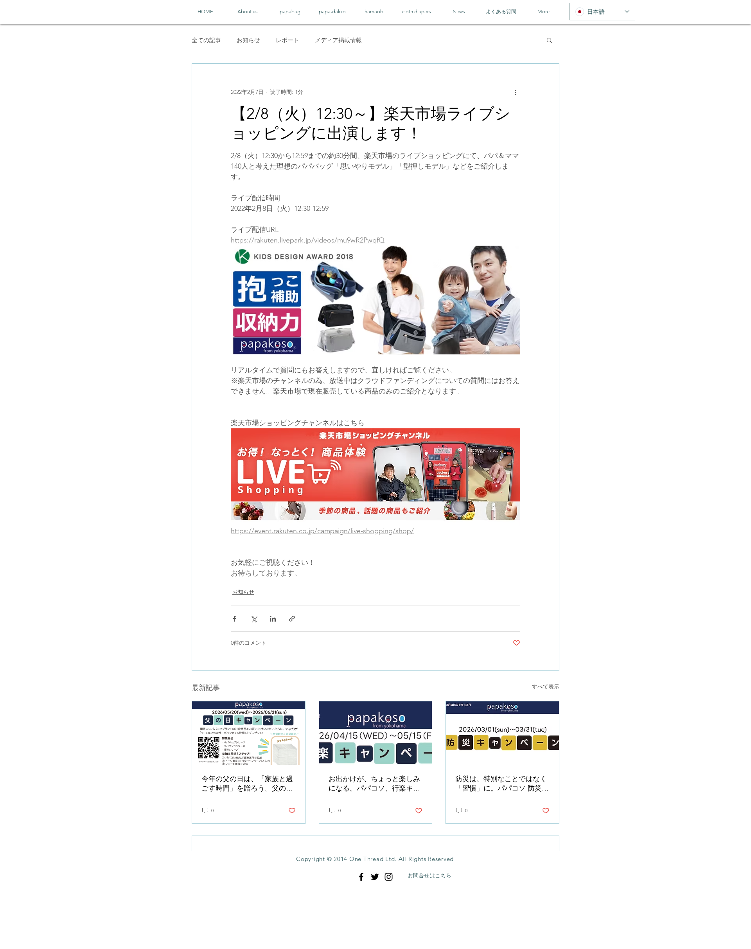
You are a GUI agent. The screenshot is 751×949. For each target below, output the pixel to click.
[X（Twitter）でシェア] (253, 618)
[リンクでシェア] (292, 618)
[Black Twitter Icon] (375, 877)
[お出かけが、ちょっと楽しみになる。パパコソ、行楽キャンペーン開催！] (375, 733)
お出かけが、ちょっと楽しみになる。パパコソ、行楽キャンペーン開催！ (374, 784)
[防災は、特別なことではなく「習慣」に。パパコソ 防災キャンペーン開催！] (502, 733)
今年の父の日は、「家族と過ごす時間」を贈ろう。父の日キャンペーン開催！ (247, 784)
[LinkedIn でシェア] (273, 618)
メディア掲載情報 (338, 40)
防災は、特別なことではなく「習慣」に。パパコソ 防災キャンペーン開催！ (502, 784)
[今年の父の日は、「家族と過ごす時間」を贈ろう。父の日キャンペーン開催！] (248, 733)
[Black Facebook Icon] (361, 877)
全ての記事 (206, 40)
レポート (287, 40)
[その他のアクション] (515, 92)
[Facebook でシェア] (234, 618)
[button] (549, 40)
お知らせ (248, 40)
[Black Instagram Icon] (388, 877)
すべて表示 (545, 686)
